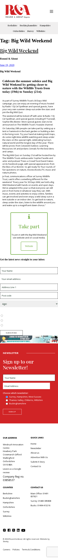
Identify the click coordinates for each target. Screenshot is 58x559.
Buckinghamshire (28, 25)
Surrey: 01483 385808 (41, 500)
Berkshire (12, 25)
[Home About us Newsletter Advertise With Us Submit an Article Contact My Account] (51, 12)
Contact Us (36, 466)
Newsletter (36, 448)
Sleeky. (6, 541)
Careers (6, 549)
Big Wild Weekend (19, 50)
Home (33, 443)
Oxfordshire (19, 31)
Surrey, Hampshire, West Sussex (19, 315)
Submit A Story (38, 461)
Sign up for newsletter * (11, 265)
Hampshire (45, 25)
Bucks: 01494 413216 (40, 505)
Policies (16, 549)
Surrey (30, 31)
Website (29, 246)
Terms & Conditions (31, 549)
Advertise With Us (39, 457)
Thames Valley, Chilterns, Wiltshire (20, 320)
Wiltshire (40, 31)
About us (35, 452)
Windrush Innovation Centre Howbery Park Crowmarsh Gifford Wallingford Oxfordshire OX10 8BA (13, 454)
